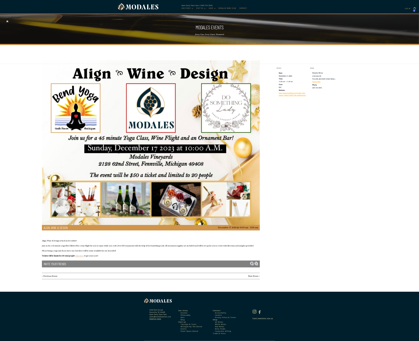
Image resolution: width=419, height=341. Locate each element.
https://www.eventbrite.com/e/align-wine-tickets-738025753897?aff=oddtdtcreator (292, 94)
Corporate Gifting (223, 331)
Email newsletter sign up (263, 318)
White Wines (220, 324)
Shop (211, 8)
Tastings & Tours (189, 324)
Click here (79, 256)
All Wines (219, 322)
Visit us (182, 322)
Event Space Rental (189, 331)
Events (184, 329)
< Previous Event (49, 276)
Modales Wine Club (227, 8)
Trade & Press (219, 333)
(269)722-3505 (155, 319)
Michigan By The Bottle (191, 327)
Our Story (186, 8)
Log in (407, 8)
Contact (243, 8)
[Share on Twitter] (256, 263)
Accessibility (220, 313)
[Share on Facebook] (252, 263)
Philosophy (186, 315)
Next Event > (254, 276)
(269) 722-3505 (206, 5)
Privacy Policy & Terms (225, 317)
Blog (183, 320)
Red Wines (219, 327)
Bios (183, 317)
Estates (184, 313)
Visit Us (199, 8)
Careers (218, 315)
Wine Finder (220, 329)
